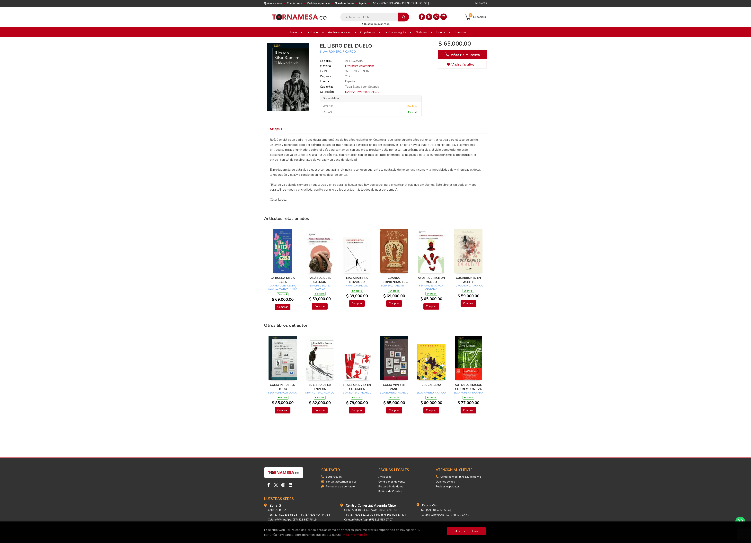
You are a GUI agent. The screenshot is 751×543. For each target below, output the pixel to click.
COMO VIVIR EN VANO (394, 387)
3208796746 (334, 477)
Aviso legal (385, 477)
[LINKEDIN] (443, 17)
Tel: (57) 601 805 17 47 (390, 515)
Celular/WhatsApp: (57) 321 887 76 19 (292, 519)
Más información (355, 534)
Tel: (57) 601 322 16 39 (358, 515)
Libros (311, 32)
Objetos (366, 32)
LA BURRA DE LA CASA (282, 280)
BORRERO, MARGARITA (394, 285)
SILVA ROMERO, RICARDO (338, 52)
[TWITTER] (429, 17)
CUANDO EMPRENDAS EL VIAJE (394, 280)
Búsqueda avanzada (376, 24)
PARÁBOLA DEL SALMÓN (319, 280)
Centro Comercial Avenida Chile (371, 505)
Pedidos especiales (319, 3)
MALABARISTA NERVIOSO (357, 280)
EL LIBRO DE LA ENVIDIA (320, 387)
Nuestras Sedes (344, 3)
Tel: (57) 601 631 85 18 (282, 515)
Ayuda (363, 3)
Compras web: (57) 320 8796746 (460, 477)
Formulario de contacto (340, 486)
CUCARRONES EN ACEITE (468, 280)
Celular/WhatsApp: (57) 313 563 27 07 (368, 519)
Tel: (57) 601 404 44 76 (313, 515)
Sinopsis (276, 129)
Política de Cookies (390, 491)
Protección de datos (390, 486)
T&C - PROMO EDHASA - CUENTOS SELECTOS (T (401, 3)
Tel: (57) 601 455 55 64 (435, 510)
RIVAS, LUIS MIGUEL (357, 285)
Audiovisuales (338, 32)
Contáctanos (295, 3)
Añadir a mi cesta (465, 54)
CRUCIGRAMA (431, 385)
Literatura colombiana (360, 66)
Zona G (275, 505)
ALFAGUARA (354, 61)
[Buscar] (403, 17)
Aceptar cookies (466, 531)
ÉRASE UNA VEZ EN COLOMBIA (357, 387)
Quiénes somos (273, 3)
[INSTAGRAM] (436, 17)
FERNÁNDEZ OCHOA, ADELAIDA (431, 287)
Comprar (282, 307)
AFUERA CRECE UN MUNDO (431, 280)
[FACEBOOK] (422, 17)
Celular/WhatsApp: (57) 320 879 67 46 (444, 515)
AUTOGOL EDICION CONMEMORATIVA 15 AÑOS (468, 387)
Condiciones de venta (391, 482)
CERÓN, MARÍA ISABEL (288, 290)
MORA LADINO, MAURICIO (468, 285)
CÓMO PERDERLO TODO (282, 387)
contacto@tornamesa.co (341, 482)
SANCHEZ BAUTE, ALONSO (320, 287)
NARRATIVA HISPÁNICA (362, 92)
